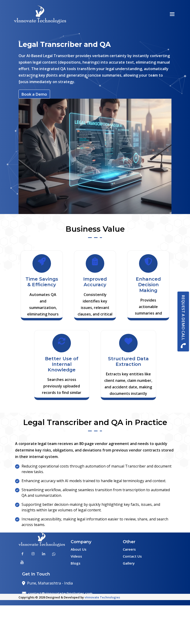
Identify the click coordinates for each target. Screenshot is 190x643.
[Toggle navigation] (172, 14)
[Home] (40, 15)
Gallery (129, 563)
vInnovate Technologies (102, 597)
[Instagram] (33, 554)
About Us (78, 549)
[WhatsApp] (53, 554)
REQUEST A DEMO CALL (183, 317)
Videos (76, 556)
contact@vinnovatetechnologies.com (60, 593)
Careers (129, 549)
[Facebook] (22, 554)
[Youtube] (22, 562)
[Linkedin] (44, 554)
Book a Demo (34, 94)
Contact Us (132, 556)
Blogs (75, 563)
